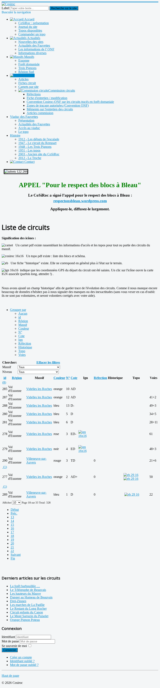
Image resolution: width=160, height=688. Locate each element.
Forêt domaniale (29, 64)
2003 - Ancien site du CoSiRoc (38, 154)
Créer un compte (21, 657)
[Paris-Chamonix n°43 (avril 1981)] (131, 475)
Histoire (15, 135)
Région (23, 321)
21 (12, 547)
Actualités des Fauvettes (34, 45)
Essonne (23, 60)
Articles (23, 79)
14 (12, 521)
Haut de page (10, 675)
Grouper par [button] (18, 310)
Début (15, 509)
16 (12, 528)
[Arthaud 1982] (131, 478)
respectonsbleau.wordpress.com (80, 201)
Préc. (14, 513)
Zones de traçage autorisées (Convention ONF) (58, 105)
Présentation (26, 120)
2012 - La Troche (29, 158)
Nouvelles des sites (30, 42)
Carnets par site (28, 86)
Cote (21, 336)
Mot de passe (11, 641)
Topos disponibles (30, 30)
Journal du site (27, 27)
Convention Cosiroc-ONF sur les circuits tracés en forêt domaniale (70, 101)
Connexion (9, 650)
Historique (25, 347)
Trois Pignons (27, 68)
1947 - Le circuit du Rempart (37, 143)
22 (12, 551)
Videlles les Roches (39, 389)
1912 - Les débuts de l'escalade (38, 139)
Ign (20, 340)
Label (5, 8)
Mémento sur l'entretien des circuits (50, 109)
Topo (21, 351)
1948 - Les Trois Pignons (34, 146)
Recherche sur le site (64, 8)
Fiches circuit (27, 83)
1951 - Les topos (29, 150)
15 (12, 524)
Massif (22, 325)
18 (12, 536)
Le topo (23, 131)
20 (12, 543)
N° (20, 332)
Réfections (34, 94)
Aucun (22, 313)
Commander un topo (31, 34)
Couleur (23, 328)
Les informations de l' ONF (36, 49)
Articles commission (40, 113)
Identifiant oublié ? (22, 661)
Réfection (24, 343)
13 (12, 517)
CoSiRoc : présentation (33, 23)
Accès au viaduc (29, 128)
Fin (13, 558)
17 (12, 532)
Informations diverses (32, 53)
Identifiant (8, 637)
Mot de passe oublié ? (24, 665)
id (19, 317)
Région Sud (26, 72)
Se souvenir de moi (14, 646)
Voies (22, 354)
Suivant (16, 554)
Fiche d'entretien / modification (47, 98)
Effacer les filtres (48, 362)
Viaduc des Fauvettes (24, 116)
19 (12, 539)
